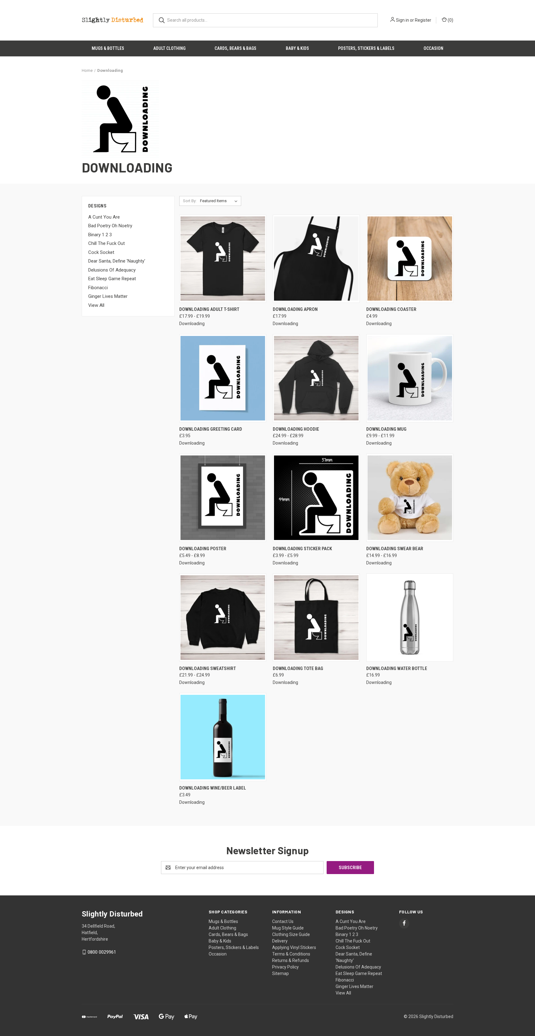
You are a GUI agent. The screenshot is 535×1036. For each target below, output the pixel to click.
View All (96, 305)
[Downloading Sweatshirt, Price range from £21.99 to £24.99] (223, 617)
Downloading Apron (295, 309)
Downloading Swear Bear (394, 548)
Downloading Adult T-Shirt (209, 309)
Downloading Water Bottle (396, 668)
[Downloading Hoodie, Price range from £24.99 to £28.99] (316, 378)
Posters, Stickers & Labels (366, 48)
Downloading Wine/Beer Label (212, 788)
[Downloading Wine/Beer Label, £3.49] (223, 737)
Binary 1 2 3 (100, 234)
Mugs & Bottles (108, 48)
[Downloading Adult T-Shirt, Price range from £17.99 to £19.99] (223, 259)
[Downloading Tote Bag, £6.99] (316, 617)
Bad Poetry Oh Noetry (110, 226)
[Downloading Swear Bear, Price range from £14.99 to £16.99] (410, 498)
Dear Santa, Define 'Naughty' (116, 261)
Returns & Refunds (290, 960)
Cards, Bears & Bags (235, 48)
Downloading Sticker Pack (302, 548)
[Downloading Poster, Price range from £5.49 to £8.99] (223, 498)
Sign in (402, 20)
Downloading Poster (202, 548)
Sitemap (280, 973)
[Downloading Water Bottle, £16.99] (410, 617)
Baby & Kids (297, 48)
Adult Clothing (169, 48)
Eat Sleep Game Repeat (112, 278)
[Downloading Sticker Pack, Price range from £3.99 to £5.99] (316, 498)
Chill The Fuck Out (106, 243)
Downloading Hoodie (296, 429)
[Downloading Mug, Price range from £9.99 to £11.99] (410, 378)
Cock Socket (101, 252)
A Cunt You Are (104, 217)
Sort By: (190, 200)
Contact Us (283, 921)
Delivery (280, 940)
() (450, 20)
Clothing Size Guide (291, 934)
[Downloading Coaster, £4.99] (410, 259)
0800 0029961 (102, 952)
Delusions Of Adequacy (112, 270)
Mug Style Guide (288, 927)
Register (423, 20)
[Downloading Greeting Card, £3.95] (223, 378)
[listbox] (220, 201)
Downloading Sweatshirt (207, 668)
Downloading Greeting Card (210, 429)
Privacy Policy (285, 966)
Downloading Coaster (391, 309)
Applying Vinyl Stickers (294, 947)
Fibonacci (98, 287)
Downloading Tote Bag (298, 668)
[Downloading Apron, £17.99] (316, 259)
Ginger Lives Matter (108, 296)
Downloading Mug (386, 429)
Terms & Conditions (291, 953)
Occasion (433, 48)
